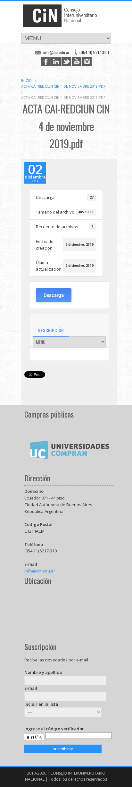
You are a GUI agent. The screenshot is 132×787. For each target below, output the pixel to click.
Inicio (26, 80)
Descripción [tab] (51, 330)
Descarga (54, 295)
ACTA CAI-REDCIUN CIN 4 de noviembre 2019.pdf (63, 86)
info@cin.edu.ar (56, 52)
